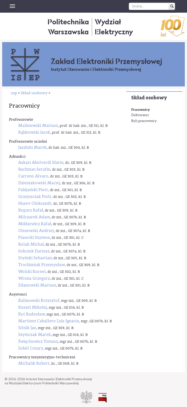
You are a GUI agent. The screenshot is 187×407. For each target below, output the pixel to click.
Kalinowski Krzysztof (38, 300)
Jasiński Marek (32, 147)
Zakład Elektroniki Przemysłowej (106, 61)
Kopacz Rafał (30, 210)
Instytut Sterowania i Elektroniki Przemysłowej (96, 69)
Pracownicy (140, 109)
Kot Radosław (31, 314)
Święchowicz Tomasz (38, 341)
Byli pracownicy (144, 121)
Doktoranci (140, 115)
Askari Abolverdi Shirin (41, 162)
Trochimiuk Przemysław (41, 264)
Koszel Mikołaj (32, 307)
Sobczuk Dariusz (33, 251)
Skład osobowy (149, 97)
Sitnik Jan (27, 327)
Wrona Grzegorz (34, 278)
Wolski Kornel (32, 271)
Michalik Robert (33, 363)
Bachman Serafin (34, 169)
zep (14, 93)
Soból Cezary (30, 348)
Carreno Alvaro (33, 176)
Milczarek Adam (34, 217)
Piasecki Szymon (34, 237)
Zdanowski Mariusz (37, 285)
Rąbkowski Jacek (34, 132)
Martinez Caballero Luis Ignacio (48, 321)
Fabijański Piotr (33, 189)
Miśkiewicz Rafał (34, 223)
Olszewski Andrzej (36, 230)
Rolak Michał (31, 244)
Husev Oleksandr (35, 203)
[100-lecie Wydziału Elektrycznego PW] (173, 26)
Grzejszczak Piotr (35, 196)
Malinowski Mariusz (38, 125)
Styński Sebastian (35, 257)
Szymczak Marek (34, 334)
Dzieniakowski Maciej (39, 182)
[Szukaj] (172, 6)
